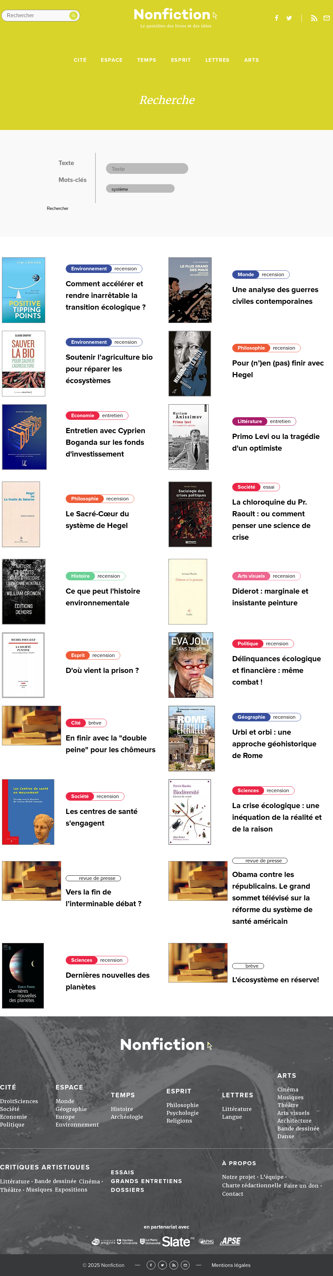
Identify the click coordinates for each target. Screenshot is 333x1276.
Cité (80, 60)
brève (94, 723)
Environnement (89, 268)
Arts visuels (251, 576)
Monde (246, 274)
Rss (314, 18)
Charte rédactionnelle (251, 1185)
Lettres (218, 60)
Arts (251, 60)
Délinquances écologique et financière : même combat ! (276, 670)
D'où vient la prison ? (102, 670)
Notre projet (238, 1177)
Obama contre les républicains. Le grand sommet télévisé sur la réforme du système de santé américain (272, 898)
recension (125, 268)
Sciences (248, 790)
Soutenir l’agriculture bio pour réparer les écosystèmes (109, 369)
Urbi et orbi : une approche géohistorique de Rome (274, 744)
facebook (276, 18)
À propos (239, 1163)
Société (246, 487)
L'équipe (272, 1177)
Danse (285, 1136)
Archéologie (127, 1117)
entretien (112, 415)
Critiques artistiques (45, 1167)
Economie (82, 415)
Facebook (151, 1265)
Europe (65, 1117)
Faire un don (301, 1185)
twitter (289, 18)
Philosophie (251, 348)
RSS (173, 1265)
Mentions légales (231, 1265)
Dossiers (128, 1189)
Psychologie (182, 1113)
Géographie (251, 717)
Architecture (294, 1120)
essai (268, 487)
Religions (179, 1120)
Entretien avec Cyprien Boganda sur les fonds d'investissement (105, 442)
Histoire (80, 576)
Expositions (71, 1189)
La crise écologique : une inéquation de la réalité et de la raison (277, 817)
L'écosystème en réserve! (275, 980)
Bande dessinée (298, 1128)
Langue (232, 1117)
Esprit (181, 60)
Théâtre (288, 1105)
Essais (123, 1172)
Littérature (250, 421)
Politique (248, 643)
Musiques (290, 1097)
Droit (7, 1101)
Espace (112, 60)
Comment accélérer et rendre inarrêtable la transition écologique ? (106, 295)
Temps (147, 60)
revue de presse (97, 878)
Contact (232, 1194)
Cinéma (287, 1089)
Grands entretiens (146, 1181)
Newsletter (327, 18)
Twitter (162, 1265)
